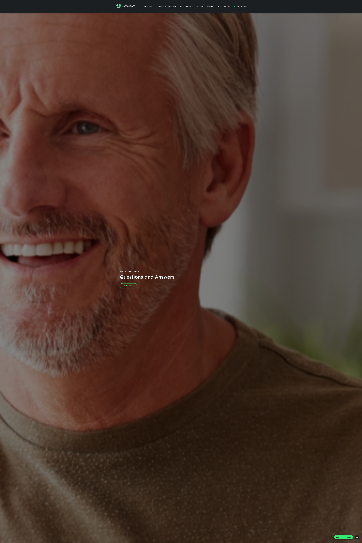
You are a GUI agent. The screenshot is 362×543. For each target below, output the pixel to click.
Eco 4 (218, 6)
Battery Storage (185, 6)
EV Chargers (160, 6)
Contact (227, 6)
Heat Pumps (199, 6)
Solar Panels (172, 6)
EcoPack (210, 6)
